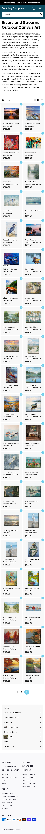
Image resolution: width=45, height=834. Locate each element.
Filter (7, 100)
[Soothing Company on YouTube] (31, 766)
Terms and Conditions (10, 796)
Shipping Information (9, 777)
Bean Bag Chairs (28, 786)
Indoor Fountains (28, 774)
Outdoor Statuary (28, 780)
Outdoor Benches (29, 783)
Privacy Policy (7, 805)
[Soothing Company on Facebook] (27, 766)
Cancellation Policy (9, 799)
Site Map (5, 808)
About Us (5, 774)
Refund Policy (7, 802)
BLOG (4, 783)
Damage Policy (7, 793)
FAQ (3, 780)
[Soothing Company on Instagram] (23, 766)
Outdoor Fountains (29, 777)
